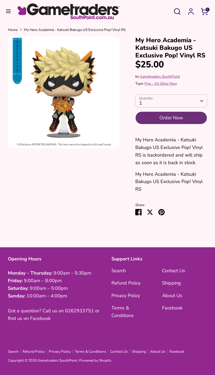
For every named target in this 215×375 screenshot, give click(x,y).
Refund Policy (126, 283)
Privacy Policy (125, 295)
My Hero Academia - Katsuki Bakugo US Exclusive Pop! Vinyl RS (75, 29)
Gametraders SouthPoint (160, 76)
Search (118, 270)
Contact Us (173, 270)
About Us (172, 295)
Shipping (171, 283)
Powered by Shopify (95, 360)
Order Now (171, 118)
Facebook (172, 308)
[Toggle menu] (8, 11)
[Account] (191, 10)
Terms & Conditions (90, 351)
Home (13, 29)
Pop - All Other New (160, 83)
